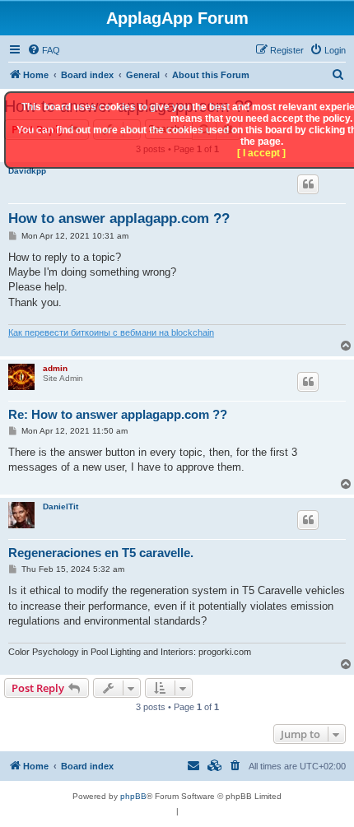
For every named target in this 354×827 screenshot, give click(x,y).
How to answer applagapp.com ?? (119, 218)
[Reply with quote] (308, 184)
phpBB (133, 796)
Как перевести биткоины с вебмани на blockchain (111, 332)
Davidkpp (27, 170)
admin (55, 368)
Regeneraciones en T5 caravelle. (100, 553)
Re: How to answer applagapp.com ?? (117, 414)
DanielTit (60, 506)
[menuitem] (43, 50)
